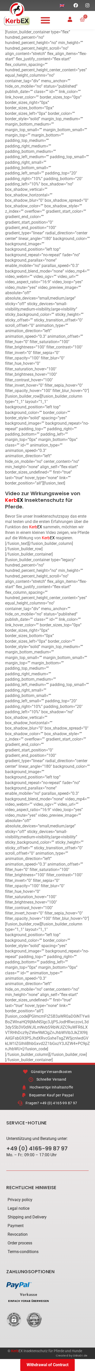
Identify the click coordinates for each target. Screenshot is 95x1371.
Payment (16, 1225)
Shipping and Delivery (27, 1217)
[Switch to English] (62, 5)
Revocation (18, 1234)
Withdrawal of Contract (47, 1364)
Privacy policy (20, 1199)
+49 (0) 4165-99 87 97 (37, 1148)
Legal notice (18, 1208)
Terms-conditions (23, 1251)
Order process (20, 1243)
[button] (45, 20)
